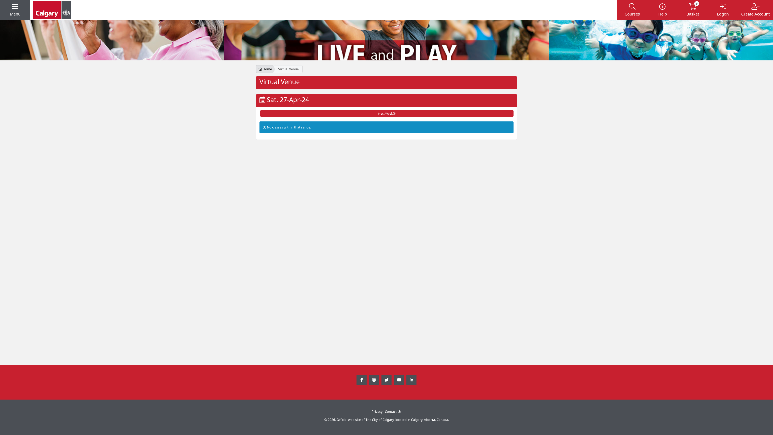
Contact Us (393, 411)
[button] (15, 10)
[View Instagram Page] (374, 380)
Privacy (377, 411)
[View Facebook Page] (362, 380)
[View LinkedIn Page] (411, 380)
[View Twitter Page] (386, 380)
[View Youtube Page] (399, 380)
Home (267, 69)
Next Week (385, 113)
